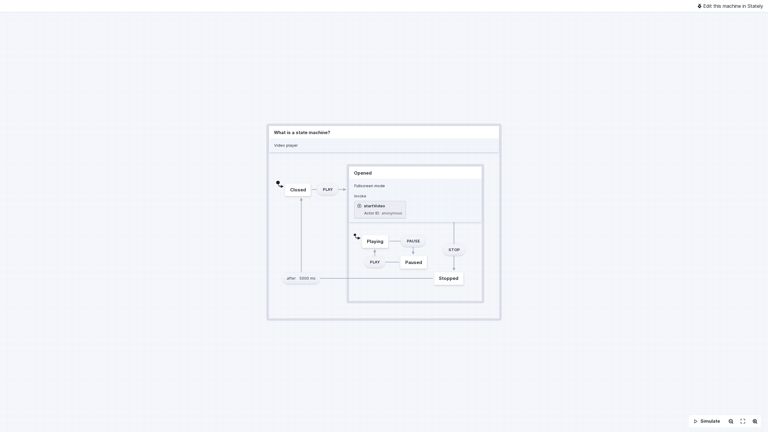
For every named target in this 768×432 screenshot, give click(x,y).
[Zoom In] (755, 421)
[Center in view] (743, 421)
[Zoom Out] (731, 421)
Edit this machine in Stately (733, 6)
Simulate (710, 421)
